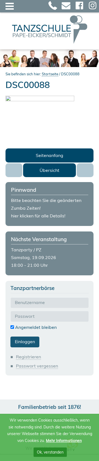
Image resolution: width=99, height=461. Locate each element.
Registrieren (28, 356)
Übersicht (49, 170)
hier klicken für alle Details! (38, 215)
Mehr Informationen (64, 440)
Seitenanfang (49, 155)
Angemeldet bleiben (35, 327)
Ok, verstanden (50, 452)
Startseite (50, 74)
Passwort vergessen (37, 366)
